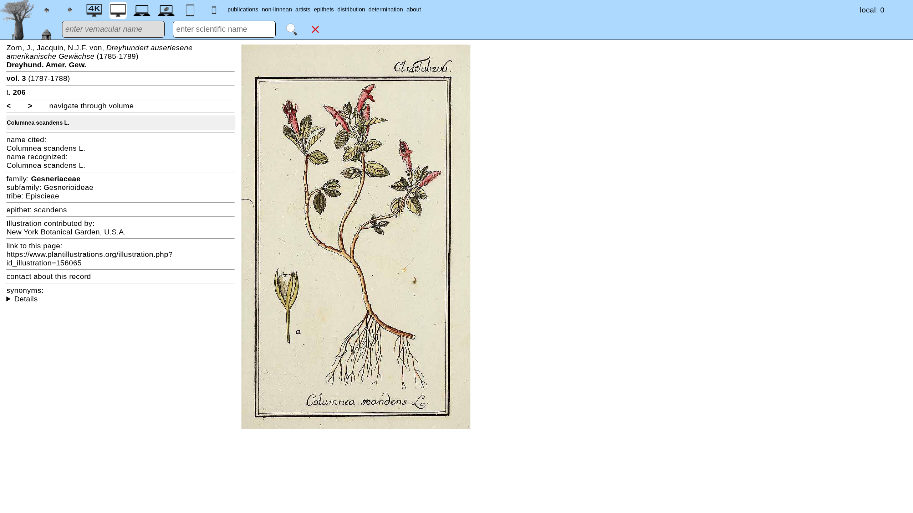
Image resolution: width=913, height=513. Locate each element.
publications (243, 9)
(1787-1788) (38, 78)
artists (302, 9)
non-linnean (277, 9)
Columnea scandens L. (38, 123)
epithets (324, 9)
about (414, 9)
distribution (351, 9)
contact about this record (48, 276)
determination (385, 9)
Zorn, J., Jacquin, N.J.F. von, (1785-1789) (99, 56)
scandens (50, 210)
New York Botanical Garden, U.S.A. (66, 232)
